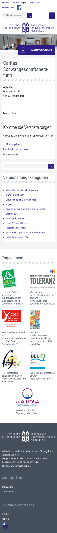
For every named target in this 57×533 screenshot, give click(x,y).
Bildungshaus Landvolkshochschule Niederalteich (15, 149)
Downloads (34, 3)
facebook (19, 7)
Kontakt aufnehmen (41, 50)
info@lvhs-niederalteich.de (18, 466)
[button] (5, 527)
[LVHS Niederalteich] (28, 27)
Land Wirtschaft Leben (17, 223)
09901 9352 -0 (12, 462)
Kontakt (6, 518)
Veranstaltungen (19, 3)
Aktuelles (5, 3)
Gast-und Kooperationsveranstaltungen (25, 232)
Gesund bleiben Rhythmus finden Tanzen (25, 209)
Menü (52, 15)
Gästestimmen (8, 7)
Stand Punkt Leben (15, 195)
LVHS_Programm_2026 (17, 237)
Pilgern (9, 204)
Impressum (7, 487)
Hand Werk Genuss (15, 218)
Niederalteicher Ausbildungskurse (22, 190)
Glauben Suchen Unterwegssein (21, 199)
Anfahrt (5, 514)
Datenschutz (8, 491)
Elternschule (12, 214)
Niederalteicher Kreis (16, 228)
